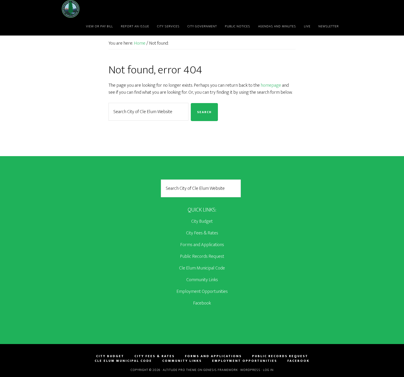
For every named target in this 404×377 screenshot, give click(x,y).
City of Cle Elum (104, 9)
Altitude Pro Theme (180, 370)
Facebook (202, 303)
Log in (268, 370)
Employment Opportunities (202, 291)
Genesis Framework (220, 370)
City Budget (202, 221)
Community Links (202, 280)
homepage (271, 85)
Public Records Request (202, 256)
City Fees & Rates (202, 233)
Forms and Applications (202, 245)
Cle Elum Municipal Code (202, 268)
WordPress (250, 370)
